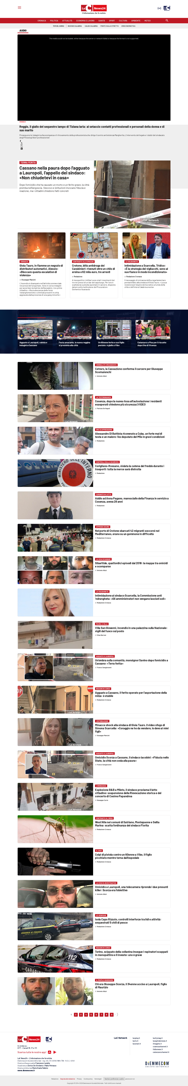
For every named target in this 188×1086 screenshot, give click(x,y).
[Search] (167, 20)
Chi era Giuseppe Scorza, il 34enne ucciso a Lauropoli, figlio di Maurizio (131, 985)
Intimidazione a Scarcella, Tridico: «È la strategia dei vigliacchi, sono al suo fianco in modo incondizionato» (146, 269)
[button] (20, 141)
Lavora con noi (130, 1079)
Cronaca (24, 262)
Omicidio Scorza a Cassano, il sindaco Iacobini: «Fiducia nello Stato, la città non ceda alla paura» (132, 759)
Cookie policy (88, 1079)
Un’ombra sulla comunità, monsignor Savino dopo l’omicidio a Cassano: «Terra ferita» (131, 662)
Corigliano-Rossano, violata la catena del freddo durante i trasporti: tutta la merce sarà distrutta (129, 467)
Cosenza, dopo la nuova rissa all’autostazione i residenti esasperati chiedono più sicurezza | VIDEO (128, 402)
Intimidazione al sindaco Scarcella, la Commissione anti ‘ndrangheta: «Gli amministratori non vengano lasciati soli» (130, 597)
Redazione (54, 1079)
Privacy (79, 1079)
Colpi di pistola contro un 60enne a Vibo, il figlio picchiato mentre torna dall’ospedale (123, 856)
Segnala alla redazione (67, 1079)
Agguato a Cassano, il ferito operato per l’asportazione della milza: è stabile (131, 694)
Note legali (98, 1079)
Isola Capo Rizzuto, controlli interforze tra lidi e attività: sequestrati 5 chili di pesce (128, 921)
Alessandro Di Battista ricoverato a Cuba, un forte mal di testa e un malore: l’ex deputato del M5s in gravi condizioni (130, 435)
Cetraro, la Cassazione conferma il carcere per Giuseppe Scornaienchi (129, 370)
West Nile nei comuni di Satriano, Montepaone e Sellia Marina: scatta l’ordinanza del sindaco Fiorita (127, 823)
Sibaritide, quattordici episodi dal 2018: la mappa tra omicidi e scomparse (131, 564)
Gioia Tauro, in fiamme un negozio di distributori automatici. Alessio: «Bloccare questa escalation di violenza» (41, 270)
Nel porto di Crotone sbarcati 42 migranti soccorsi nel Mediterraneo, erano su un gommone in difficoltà (127, 532)
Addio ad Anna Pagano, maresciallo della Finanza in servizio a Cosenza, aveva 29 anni (132, 500)
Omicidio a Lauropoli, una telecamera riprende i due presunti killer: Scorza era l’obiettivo (131, 888)
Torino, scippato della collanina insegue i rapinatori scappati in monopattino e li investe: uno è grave (131, 953)
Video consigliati (31, 315)
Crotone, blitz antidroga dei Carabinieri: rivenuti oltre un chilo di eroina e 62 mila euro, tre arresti (93, 269)
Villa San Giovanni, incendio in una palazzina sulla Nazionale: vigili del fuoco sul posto (131, 629)
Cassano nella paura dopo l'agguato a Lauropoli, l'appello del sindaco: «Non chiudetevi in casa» (54, 172)
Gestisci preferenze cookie (114, 1079)
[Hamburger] (19, 7)
